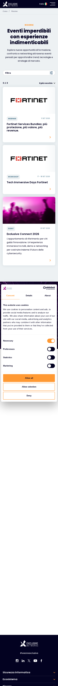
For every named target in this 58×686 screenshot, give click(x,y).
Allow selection (29, 387)
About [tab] (48, 295)
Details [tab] (29, 295)
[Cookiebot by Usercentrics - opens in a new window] (43, 288)
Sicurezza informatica (16, 672)
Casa (6, 11)
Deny (29, 395)
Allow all (29, 378)
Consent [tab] (10, 295)
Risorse (14, 11)
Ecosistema (10, 679)
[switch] (51, 349)
